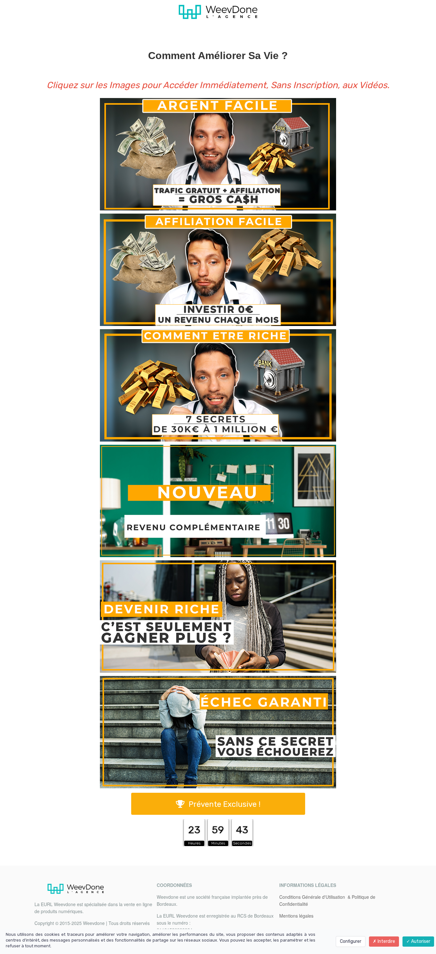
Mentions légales (296, 915)
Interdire (386, 941)
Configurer (350, 941)
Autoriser (420, 941)
